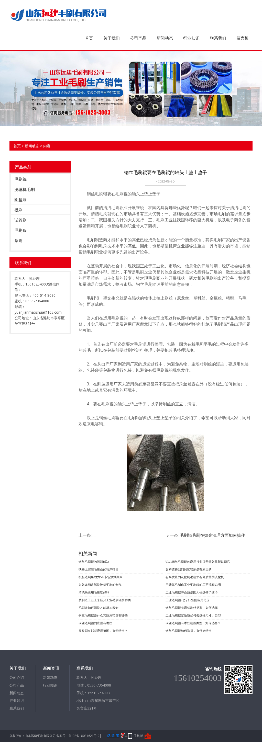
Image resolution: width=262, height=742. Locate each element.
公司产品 (138, 38)
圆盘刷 (20, 199)
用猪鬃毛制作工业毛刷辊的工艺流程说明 (193, 585)
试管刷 (20, 220)
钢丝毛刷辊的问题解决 (94, 562)
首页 (89, 38)
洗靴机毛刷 (24, 189)
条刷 (18, 240)
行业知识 (191, 38)
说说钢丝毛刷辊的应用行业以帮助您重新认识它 (198, 562)
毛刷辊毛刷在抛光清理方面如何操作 (212, 535)
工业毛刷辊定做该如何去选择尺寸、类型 (193, 615)
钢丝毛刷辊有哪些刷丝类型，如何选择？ (193, 623)
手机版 (138, 736)
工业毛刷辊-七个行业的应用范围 (188, 600)
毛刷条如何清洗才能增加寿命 (98, 608)
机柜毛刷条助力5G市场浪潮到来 (101, 577)
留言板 (242, 38)
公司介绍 (16, 677)
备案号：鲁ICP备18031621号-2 (78, 736)
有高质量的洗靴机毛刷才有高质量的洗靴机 (195, 577)
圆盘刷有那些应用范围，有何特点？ (103, 631)
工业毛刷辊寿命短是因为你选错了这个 (192, 592)
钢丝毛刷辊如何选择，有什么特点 (189, 631)
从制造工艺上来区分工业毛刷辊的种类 (105, 600)
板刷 (18, 210)
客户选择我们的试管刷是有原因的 (189, 569)
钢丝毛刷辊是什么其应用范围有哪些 (103, 615)
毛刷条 (20, 230)
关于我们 (111, 38)
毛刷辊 (20, 179)
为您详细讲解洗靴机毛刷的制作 (100, 585)
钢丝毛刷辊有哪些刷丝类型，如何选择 (192, 608)
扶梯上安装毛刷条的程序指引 (98, 569)
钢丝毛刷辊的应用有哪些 (95, 623)
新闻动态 (165, 38)
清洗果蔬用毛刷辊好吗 (94, 592)
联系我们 (218, 38)
